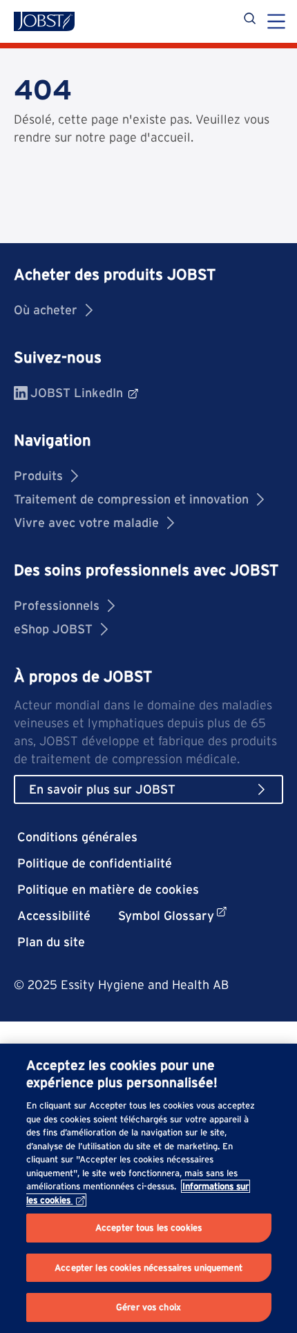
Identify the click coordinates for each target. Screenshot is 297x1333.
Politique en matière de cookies (108, 889)
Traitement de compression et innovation (131, 499)
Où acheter (45, 310)
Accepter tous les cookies (148, 1227)
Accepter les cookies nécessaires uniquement (148, 1268)
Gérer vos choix (148, 1307)
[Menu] (276, 23)
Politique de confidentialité (94, 863)
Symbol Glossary (166, 915)
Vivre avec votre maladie (86, 522)
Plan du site (51, 941)
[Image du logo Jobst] (44, 21)
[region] (148, 1188)
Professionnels (56, 605)
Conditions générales (77, 836)
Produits (38, 475)
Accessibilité (53, 915)
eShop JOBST (53, 629)
